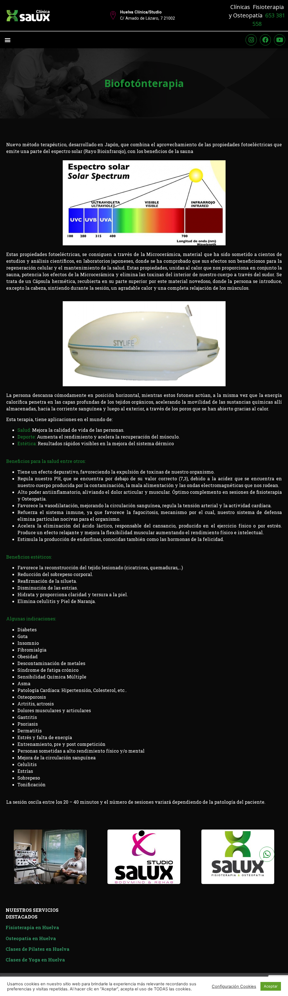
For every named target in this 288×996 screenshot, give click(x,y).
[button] (7, 39)
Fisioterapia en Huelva (32, 927)
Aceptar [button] (271, 986)
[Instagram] (251, 39)
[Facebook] (265, 39)
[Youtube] (279, 39)
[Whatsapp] (266, 854)
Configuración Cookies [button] (234, 986)
